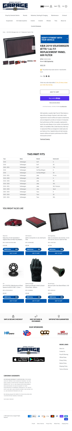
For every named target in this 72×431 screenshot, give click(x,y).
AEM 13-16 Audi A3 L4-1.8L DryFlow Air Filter (35, 239)
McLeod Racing (51, 283)
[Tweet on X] (44, 76)
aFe (3, 283)
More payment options (55, 102)
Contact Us (62, 351)
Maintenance (54, 15)
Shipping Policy (63, 366)
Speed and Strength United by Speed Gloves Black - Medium (34, 286)
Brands (25, 15)
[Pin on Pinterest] (49, 76)
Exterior (40, 21)
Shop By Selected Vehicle (12, 15)
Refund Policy (63, 363)
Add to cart (54, 92)
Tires (55, 21)
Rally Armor (5, 235)
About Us (63, 21)
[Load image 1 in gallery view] (19, 47)
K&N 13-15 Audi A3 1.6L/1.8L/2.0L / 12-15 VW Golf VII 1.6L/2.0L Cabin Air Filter (58, 239)
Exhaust (64, 15)
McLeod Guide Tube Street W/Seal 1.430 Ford (58, 286)
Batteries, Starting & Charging (39, 15)
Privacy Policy (63, 360)
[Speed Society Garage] (15, 6)
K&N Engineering (48, 61)
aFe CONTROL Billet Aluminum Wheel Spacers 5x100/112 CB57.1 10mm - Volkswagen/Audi (13, 286)
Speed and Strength (29, 283)
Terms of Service (63, 369)
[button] (41, 6)
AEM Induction (28, 235)
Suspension (9, 21)
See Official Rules (63, 106)
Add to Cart (13, 253)
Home (4, 32)
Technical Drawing (45, 139)
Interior (33, 21)
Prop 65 (33, 423)
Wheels (48, 21)
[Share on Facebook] (46, 76)
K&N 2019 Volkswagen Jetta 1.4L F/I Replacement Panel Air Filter (20, 32)
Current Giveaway (36, 26)
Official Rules (62, 357)
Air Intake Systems (21, 21)
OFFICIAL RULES (9, 394)
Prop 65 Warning (63, 354)
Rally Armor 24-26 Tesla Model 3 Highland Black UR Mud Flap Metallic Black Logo (12, 239)
